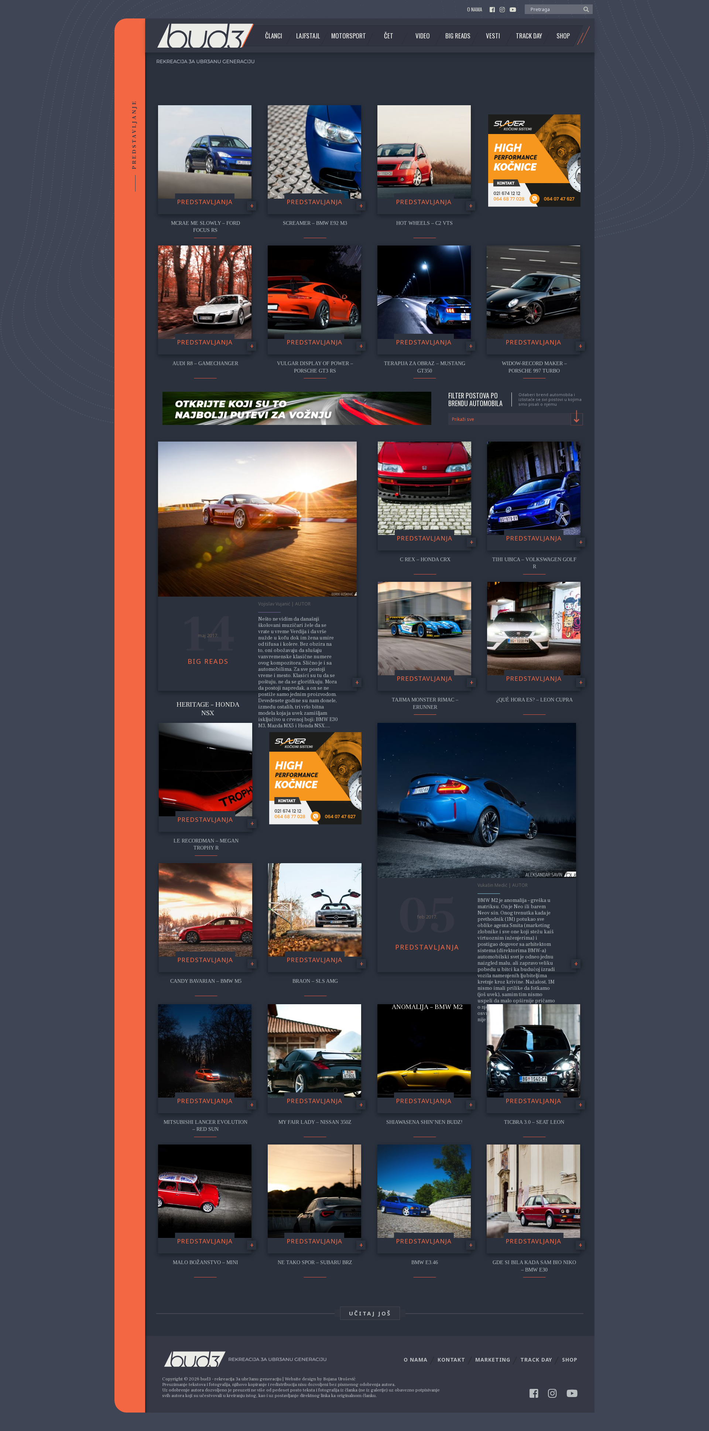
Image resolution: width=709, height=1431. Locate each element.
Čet (388, 35)
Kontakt (451, 1359)
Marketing (492, 1359)
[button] (584, 9)
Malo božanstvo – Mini (205, 1262)
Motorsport (348, 35)
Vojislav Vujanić (274, 604)
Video (422, 35)
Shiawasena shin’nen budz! (424, 1122)
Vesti (493, 35)
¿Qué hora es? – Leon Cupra (534, 700)
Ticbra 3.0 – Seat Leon (534, 1122)
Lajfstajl (308, 35)
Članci (273, 35)
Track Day (529, 35)
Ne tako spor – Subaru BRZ (315, 1262)
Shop (563, 35)
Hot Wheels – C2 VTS (424, 223)
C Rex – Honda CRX (425, 559)
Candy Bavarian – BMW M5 (206, 981)
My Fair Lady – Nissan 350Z (315, 1122)
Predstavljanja (205, 202)
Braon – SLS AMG (315, 981)
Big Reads (457, 35)
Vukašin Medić (492, 885)
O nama (474, 9)
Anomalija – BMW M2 (427, 1006)
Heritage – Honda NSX (208, 708)
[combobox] (515, 419)
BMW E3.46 (424, 1262)
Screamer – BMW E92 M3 (315, 223)
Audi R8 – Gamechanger (205, 363)
